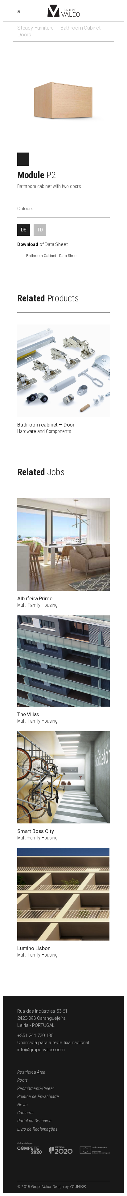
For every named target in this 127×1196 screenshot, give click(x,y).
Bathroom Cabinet (80, 28)
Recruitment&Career (35, 1088)
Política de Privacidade (38, 1096)
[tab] (23, 230)
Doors (24, 34)
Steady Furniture (35, 28)
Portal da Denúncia (34, 1121)
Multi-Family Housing (37, 605)
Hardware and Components (44, 431)
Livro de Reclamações (37, 1129)
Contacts (25, 1113)
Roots (22, 1080)
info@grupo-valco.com (41, 1049)
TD (40, 230)
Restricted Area (31, 1072)
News (22, 1105)
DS (24, 230)
